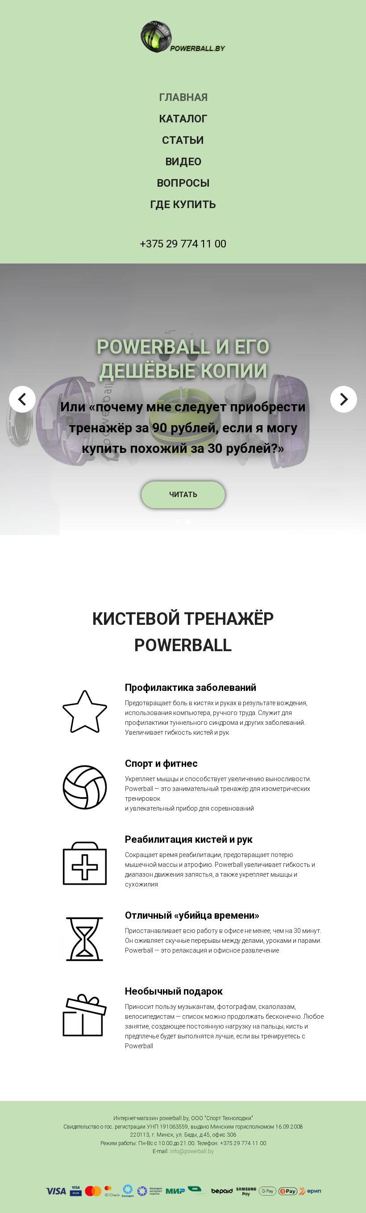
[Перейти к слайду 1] (178, 521)
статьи (183, 140)
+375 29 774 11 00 (183, 244)
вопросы (183, 183)
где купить (183, 204)
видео (183, 161)
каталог (183, 119)
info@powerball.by (192, 1151)
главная (183, 97)
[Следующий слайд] (343, 399)
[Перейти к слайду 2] (187, 521)
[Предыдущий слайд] (22, 399)
